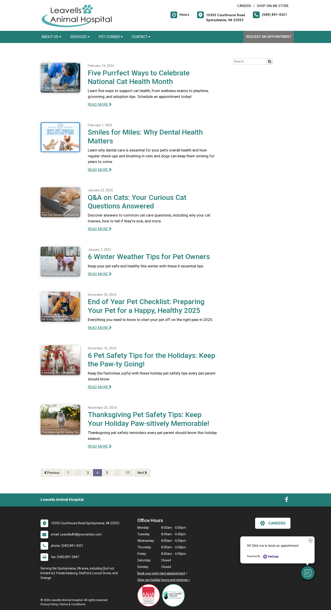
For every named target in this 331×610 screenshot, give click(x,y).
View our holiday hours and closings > (163, 580)
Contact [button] (140, 37)
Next (141, 472)
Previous (52, 472)
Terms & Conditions (72, 604)
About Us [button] (50, 37)
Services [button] (79, 37)
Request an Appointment (268, 37)
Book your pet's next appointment (161, 573)
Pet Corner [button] (110, 37)
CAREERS (244, 6)
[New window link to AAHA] (149, 595)
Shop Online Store (273, 6)
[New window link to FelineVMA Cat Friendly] (174, 595)
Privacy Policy (49, 604)
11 (128, 472)
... (78, 472)
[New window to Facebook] (286, 500)
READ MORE (98, 104)
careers (277, 523)
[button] (308, 573)
